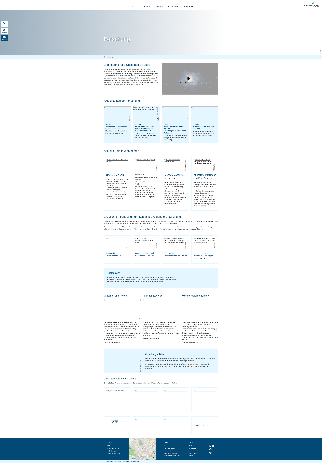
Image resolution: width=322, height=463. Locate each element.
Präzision (112, 279)
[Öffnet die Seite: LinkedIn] (213, 446)
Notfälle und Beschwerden (172, 455)
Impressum (126, 461)
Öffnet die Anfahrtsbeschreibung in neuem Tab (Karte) (141, 439)
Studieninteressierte (195, 446)
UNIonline (188, 7)
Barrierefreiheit (135, 461)
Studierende (192, 448)
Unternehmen (193, 453)
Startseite (104, 57)
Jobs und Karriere (169, 451)
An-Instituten (205, 221)
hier (207, 426)
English (4, 32)
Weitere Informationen (112, 343)
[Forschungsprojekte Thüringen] (117, 396)
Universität (134, 7)
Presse (191, 455)
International (174, 7)
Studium (146, 7)
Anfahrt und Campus (170, 453)
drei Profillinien (126, 71)
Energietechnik (140, 174)
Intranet (166, 446)
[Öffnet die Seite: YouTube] (210, 449)
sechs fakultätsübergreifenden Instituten (177, 221)
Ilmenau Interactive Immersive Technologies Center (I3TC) (203, 255)
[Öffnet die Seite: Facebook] (210, 446)
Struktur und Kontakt (170, 448)
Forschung (159, 7)
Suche (4, 25)
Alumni (191, 451)
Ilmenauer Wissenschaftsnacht (177, 364)
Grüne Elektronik (115, 175)
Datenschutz (118, 461)
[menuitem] (172, 446)
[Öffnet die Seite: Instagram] (210, 453)
